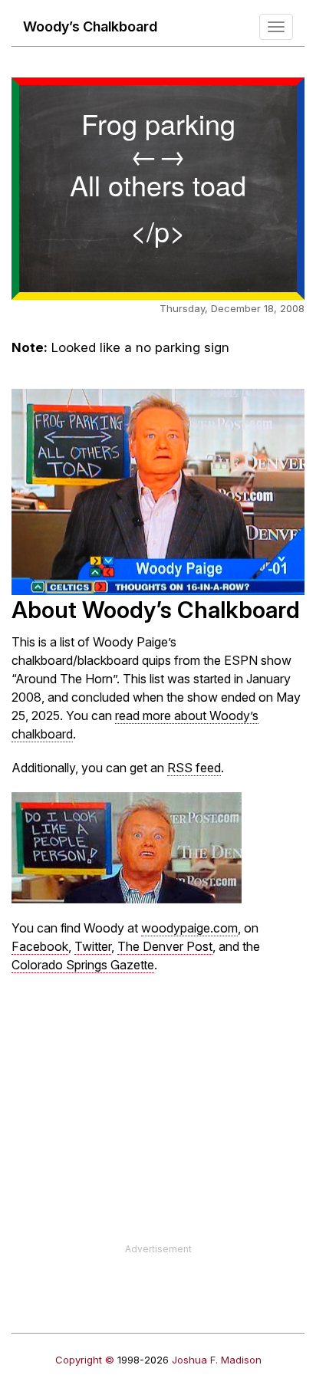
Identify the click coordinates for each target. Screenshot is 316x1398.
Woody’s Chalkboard (90, 26)
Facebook (40, 946)
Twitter (92, 946)
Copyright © (84, 1360)
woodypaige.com (189, 928)
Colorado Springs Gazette (83, 964)
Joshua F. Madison (217, 1360)
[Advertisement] (158, 1135)
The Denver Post (164, 946)
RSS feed (194, 767)
